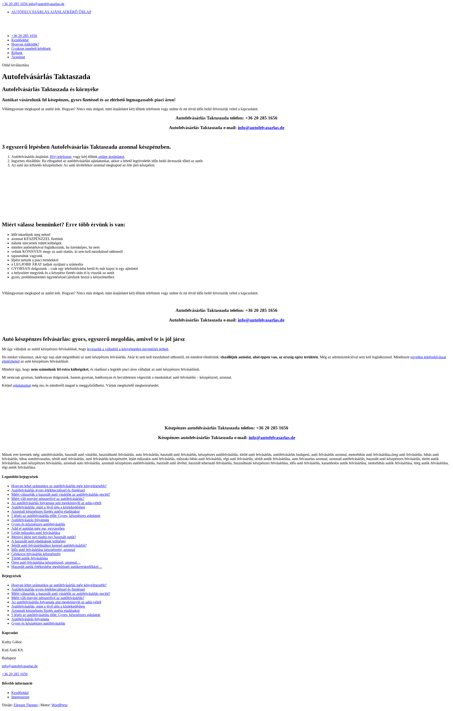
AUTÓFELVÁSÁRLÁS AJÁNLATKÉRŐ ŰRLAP (51, 12)
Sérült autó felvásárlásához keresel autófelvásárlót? (49, 545)
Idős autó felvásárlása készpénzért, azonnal (43, 550)
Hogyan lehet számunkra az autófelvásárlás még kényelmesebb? (59, 486)
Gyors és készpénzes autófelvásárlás (38, 524)
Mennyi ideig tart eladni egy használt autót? (43, 537)
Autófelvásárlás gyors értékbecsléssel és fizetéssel (48, 490)
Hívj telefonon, (61, 157)
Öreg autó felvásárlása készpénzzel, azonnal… (45, 562)
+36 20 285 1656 (15, 4)
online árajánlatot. (111, 157)
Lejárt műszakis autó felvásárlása (35, 533)
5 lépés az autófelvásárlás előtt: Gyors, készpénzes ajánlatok (55, 516)
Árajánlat (18, 57)
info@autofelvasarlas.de (20, 666)
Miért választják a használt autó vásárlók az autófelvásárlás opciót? (60, 494)
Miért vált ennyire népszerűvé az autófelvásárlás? (47, 499)
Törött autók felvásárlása (29, 558)
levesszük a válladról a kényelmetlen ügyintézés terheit (127, 349)
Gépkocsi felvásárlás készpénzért (35, 554)
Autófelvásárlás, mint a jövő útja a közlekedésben (48, 507)
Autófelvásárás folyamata (30, 520)
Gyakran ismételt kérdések (31, 49)
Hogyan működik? (25, 44)
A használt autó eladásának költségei (38, 541)
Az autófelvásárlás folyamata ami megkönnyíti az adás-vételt (56, 503)
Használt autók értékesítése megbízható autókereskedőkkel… (56, 567)
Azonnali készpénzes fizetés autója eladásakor (45, 511)
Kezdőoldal (20, 40)
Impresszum (20, 697)
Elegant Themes (26, 705)
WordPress (59, 705)
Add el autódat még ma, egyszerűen (38, 528)
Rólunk (16, 53)
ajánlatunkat (22, 385)
